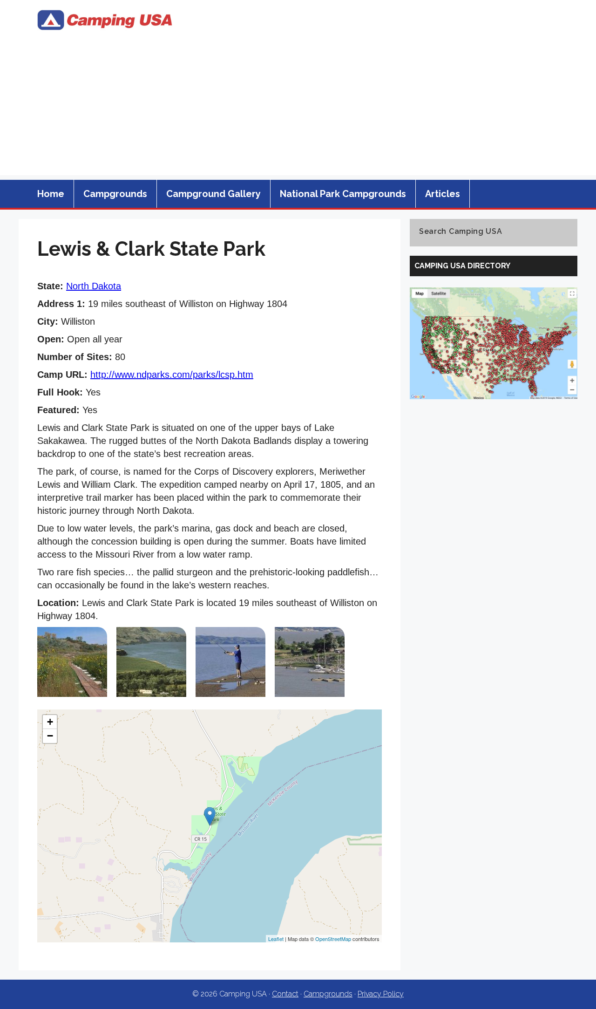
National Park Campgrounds (343, 193)
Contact (285, 993)
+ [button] (50, 722)
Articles (442, 193)
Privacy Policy (381, 993)
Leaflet (276, 938)
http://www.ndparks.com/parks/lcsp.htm (171, 374)
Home (50, 193)
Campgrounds (115, 193)
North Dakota (93, 286)
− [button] (50, 736)
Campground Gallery (213, 193)
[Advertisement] (298, 110)
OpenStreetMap (333, 938)
